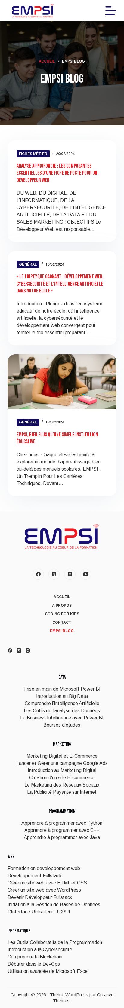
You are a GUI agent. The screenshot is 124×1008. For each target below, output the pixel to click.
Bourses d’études (61, 725)
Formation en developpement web (44, 868)
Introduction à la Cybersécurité (40, 949)
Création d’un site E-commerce (62, 777)
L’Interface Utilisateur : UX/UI (39, 911)
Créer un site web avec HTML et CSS (47, 882)
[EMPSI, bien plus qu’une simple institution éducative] (62, 381)
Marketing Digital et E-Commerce (62, 756)
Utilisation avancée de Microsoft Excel (48, 971)
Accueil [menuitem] (62, 597)
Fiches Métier (33, 154)
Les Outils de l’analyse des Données (62, 710)
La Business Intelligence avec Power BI (62, 717)
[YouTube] (85, 574)
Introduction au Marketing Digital (62, 770)
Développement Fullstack (35, 875)
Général (28, 264)
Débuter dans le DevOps (34, 964)
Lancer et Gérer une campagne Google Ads (62, 763)
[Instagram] (70, 574)
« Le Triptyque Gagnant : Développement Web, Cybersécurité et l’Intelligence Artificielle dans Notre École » (60, 283)
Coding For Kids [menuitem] (62, 614)
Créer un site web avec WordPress (44, 890)
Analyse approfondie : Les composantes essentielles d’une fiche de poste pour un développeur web (57, 173)
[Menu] (110, 10)
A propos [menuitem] (62, 605)
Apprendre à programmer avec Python (61, 823)
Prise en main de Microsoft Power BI (62, 689)
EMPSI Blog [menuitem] (62, 631)
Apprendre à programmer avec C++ (62, 830)
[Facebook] (38, 574)
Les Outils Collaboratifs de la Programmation (55, 942)
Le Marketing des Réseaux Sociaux (61, 784)
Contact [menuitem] (61, 622)
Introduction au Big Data (62, 696)
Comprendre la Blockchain (35, 956)
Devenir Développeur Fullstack (40, 897)
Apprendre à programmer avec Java (62, 837)
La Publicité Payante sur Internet (62, 792)
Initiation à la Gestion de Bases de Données (54, 904)
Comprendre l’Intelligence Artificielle (62, 703)
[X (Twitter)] (54, 574)
